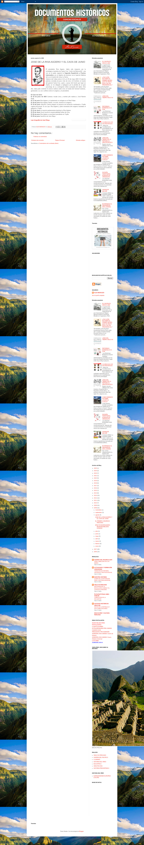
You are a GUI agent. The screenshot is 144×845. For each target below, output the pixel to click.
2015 (95, 490)
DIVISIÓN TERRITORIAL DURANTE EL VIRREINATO (106, 175)
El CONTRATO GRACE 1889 (106, 62)
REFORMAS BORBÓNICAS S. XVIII (107, 108)
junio (97, 534)
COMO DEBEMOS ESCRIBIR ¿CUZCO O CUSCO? (107, 157)
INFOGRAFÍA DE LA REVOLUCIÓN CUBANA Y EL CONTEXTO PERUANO (102, 588)
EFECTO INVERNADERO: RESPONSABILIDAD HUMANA (102, 526)
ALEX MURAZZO (99, 292)
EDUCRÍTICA (97, 764)
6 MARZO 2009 (96, 630)
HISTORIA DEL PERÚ (100, 762)
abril (96, 539)
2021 (95, 475)
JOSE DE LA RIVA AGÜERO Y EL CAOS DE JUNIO (103, 517)
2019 (95, 480)
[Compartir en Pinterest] (65, 127)
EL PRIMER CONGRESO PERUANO (102, 521)
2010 (95, 503)
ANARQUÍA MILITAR (105, 190)
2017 (95, 485)
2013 (95, 495)
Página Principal (60, 140)
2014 (95, 493)
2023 (95, 473)
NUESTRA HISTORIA (100, 577)
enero (97, 546)
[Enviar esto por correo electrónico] (57, 127)
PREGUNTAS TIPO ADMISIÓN (100, 632)
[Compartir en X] (61, 127)
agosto (97, 515)
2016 (95, 488)
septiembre (98, 512)
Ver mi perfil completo (98, 295)
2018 (95, 483)
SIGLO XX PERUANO (100, 585)
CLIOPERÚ (97, 759)
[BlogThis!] (59, 127)
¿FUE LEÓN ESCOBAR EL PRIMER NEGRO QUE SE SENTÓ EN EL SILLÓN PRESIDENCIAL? (107, 81)
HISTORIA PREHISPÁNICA (101, 768)
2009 (95, 505)
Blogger (81, 831)
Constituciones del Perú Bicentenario (107, 122)
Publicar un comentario (40, 136)
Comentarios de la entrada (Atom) (48, 143)
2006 (95, 551)
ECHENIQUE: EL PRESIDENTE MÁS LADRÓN (107, 205)
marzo (97, 541)
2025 (95, 468)
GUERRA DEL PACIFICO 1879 (103, 560)
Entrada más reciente (37, 140)
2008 (95, 508)
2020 (95, 478)
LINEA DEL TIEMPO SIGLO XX (107, 96)
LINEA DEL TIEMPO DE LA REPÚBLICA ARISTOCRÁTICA (107, 140)
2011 (95, 500)
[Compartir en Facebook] (63, 127)
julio (96, 531)
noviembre (98, 510)
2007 (95, 549)
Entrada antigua (80, 140)
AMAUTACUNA (98, 766)
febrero (97, 543)
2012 (95, 498)
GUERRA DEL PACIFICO (101, 757)
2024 (95, 470)
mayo (97, 536)
